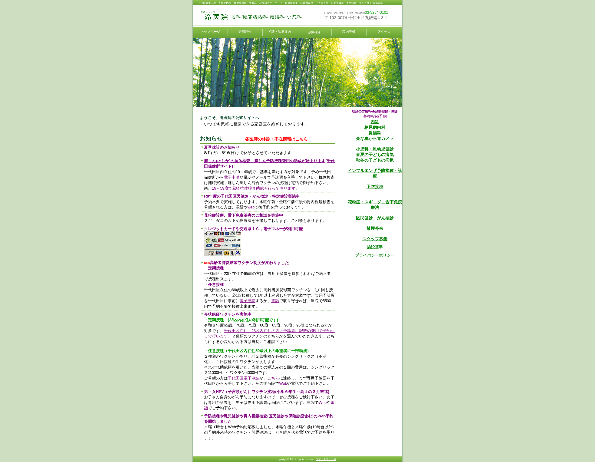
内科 (375, 121)
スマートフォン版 (326, 459)
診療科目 (314, 32)
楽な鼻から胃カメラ (375, 138)
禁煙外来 (375, 228)
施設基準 (375, 247)
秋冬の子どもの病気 (375, 160)
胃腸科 (375, 133)
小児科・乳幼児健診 (375, 149)
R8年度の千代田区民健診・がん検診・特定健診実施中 (252, 196)
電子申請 (232, 177)
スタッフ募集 (374, 239)
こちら (273, 378)
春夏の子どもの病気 (375, 154)
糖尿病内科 (374, 127)
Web (283, 383)
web (251, 207)
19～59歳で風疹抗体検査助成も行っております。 (255, 188)
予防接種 (375, 186)
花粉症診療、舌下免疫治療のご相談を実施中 (243, 215)
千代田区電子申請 (243, 378)
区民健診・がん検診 (375, 218)
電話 (275, 301)
